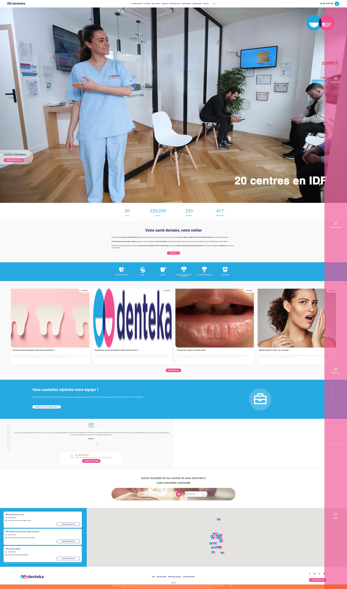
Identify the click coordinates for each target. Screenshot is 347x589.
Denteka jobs (161, 576)
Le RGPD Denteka (189, 576)
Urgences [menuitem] (164, 3)
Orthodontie (225, 274)
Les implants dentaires (204, 274)
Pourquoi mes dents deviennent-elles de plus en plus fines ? (33, 350)
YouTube (324, 574)
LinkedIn (314, 574)
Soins (142, 274)
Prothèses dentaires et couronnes (183, 275)
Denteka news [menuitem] (186, 3)
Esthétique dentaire (121, 274)
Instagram (319, 574)
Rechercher (221, 3)
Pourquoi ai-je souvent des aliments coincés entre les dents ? (116, 350)
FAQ (153, 576)
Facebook (310, 574)
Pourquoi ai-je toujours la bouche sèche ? (191, 350)
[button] (97, 445)
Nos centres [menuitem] (156, 3)
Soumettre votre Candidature (46, 407)
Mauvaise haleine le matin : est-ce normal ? (274, 350)
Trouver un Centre (335, 227)
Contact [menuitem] (206, 3)
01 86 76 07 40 (326, 3)
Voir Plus (172, 253)
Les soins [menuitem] (147, 3)
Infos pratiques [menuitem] (174, 3)
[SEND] (178, 494)
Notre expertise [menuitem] (137, 3)
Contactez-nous (336, 82)
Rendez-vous (336, 372)
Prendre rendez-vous (14, 160)
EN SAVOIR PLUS (173, 370)
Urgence (163, 274)
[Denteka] (16, 3)
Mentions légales (174, 576)
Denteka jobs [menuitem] (196, 3)
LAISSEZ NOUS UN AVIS (91, 461)
